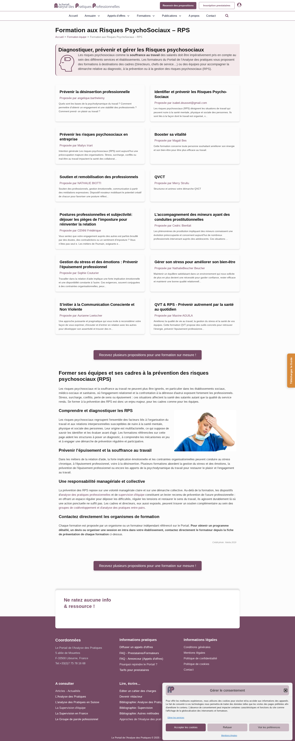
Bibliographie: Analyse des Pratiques (143, 702)
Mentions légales (229, 735)
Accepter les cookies (186, 727)
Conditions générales (197, 647)
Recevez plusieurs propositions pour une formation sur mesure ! (147, 355)
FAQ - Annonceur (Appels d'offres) (141, 658)
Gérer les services (175, 717)
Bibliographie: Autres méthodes (139, 713)
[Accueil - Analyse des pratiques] (87, 5)
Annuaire (90, 15)
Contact (211, 15)
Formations (144, 15)
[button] (285, 690)
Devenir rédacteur (131, 696)
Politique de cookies (196, 664)
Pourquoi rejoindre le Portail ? (138, 664)
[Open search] (227, 15)
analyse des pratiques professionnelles (85, 494)
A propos (194, 15)
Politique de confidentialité (200, 658)
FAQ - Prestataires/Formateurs (139, 653)
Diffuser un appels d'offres (136, 647)
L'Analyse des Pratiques (70, 696)
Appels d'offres (116, 15)
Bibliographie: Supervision (136, 707)
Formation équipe (76, 36)
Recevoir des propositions (178, 5)
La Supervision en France (71, 713)
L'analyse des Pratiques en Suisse (77, 702)
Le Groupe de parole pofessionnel (76, 719)
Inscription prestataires (216, 5)
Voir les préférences (269, 727)
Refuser (227, 727)
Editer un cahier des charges (138, 691)
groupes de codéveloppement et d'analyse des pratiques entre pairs (102, 507)
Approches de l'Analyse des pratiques (143, 719)
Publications (169, 15)
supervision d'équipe (131, 494)
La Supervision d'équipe (70, 707)
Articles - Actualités (67, 691)
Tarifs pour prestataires (134, 670)
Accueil (73, 15)
